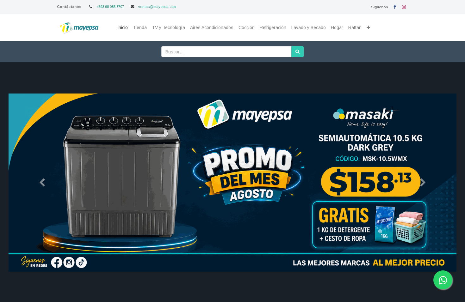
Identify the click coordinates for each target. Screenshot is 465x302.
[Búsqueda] (297, 51)
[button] (368, 27)
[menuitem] (122, 27)
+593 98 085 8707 (110, 7)
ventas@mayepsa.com (157, 7)
